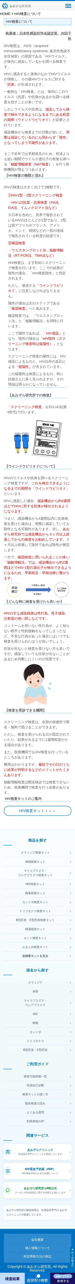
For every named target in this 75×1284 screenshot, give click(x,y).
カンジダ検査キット (35, 902)
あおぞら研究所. (39, 1266)
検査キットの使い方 (35, 1094)
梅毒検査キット (35, 893)
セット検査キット (35, 938)
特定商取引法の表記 (37, 1256)
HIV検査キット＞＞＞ (37, 811)
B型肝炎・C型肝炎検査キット (35, 920)
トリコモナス (35, 1041)
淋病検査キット (35, 862)
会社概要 (37, 1239)
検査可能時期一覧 (35, 1076)
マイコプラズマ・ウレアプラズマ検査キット (35, 873)
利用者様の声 (35, 1121)
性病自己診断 (35, 1085)
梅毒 (35, 1023)
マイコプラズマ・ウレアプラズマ (35, 1003)
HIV (35, 1014)
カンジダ (35, 1032)
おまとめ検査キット (35, 947)
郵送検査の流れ (35, 1103)
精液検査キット (35, 929)
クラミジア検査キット (35, 852)
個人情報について (37, 1248)
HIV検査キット (35, 884)
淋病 (35, 991)
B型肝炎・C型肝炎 (35, 1050)
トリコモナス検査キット (35, 911)
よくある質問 (35, 1112)
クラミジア (35, 982)
